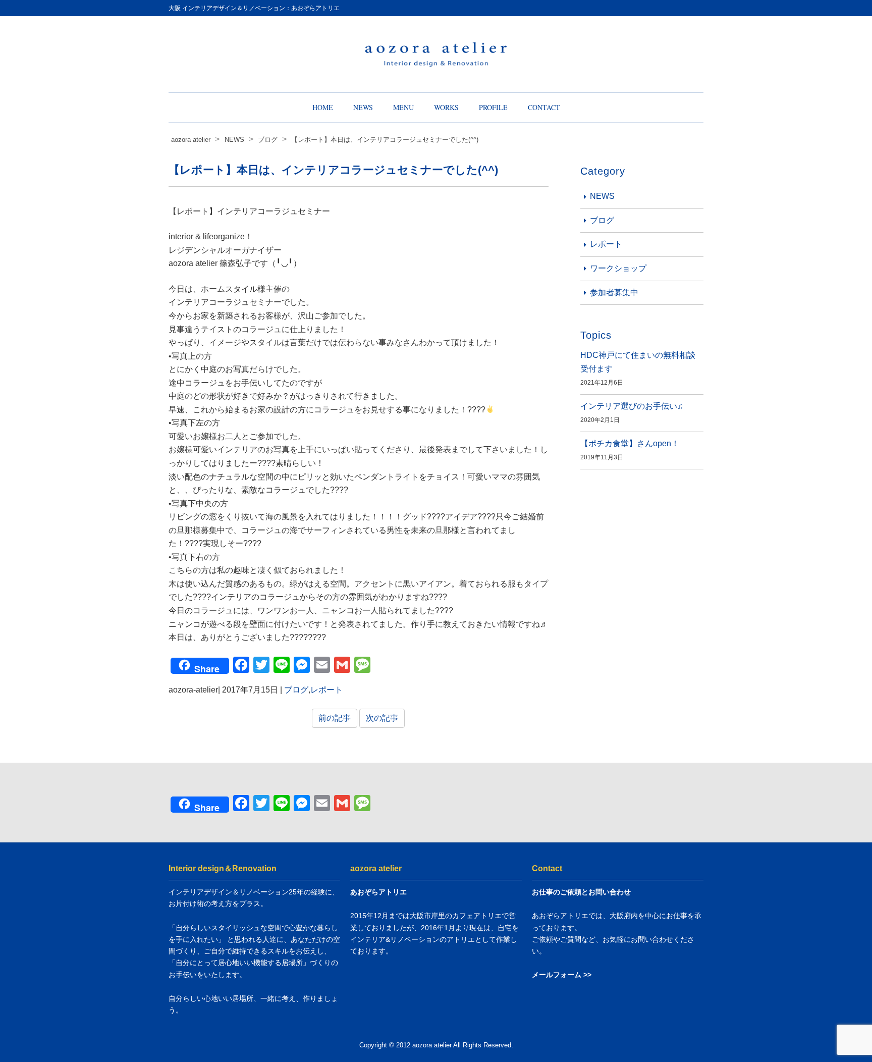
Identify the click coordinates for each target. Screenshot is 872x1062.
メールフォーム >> (561, 975)
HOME (322, 107)
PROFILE (493, 107)
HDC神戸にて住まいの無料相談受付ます (637, 362)
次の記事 (382, 718)
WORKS (446, 107)
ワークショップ (618, 268)
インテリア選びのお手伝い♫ (631, 406)
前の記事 (334, 718)
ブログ (296, 689)
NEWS (363, 107)
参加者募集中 (614, 292)
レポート (326, 689)
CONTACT (544, 107)
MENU (403, 107)
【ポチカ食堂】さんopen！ (629, 443)
